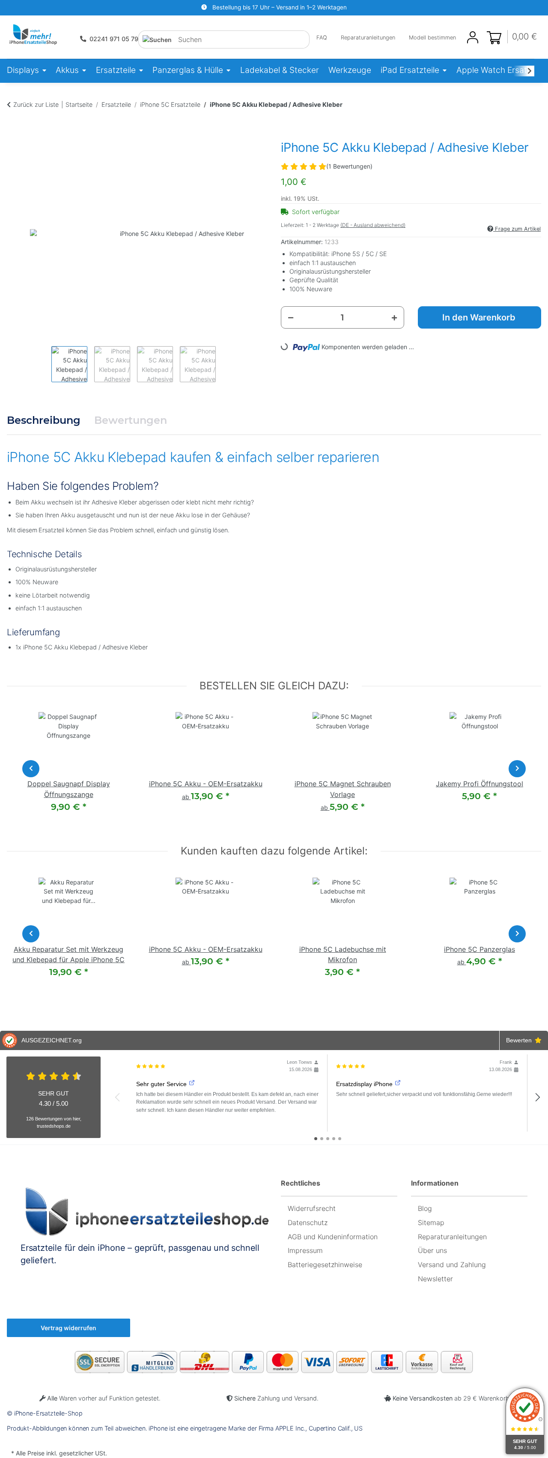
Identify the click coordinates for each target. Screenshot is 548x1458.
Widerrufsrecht (312, 1208)
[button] (472, 37)
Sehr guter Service (161, 1084)
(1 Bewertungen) (349, 166)
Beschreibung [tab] (43, 420)
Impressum (305, 1250)
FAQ (321, 37)
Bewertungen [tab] (130, 420)
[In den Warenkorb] (14, 122)
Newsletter (435, 1278)
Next (517, 768)
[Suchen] (157, 39)
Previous (30, 768)
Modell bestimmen (432, 37)
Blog (425, 1208)
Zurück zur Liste (36, 104)
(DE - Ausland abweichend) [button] (372, 225)
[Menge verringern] (290, 317)
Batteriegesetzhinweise (325, 1264)
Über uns (432, 1250)
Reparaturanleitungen (368, 37)
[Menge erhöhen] (394, 317)
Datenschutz (308, 1222)
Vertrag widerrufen (68, 1327)
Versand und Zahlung (452, 1264)
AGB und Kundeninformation (333, 1236)
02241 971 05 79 (113, 38)
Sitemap (431, 1222)
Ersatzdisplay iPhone (364, 1084)
